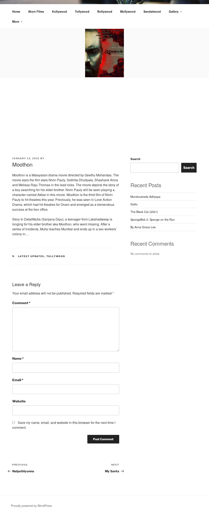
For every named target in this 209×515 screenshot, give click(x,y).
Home (16, 11)
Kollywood (59, 11)
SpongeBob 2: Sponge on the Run (152, 219)
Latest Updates (31, 256)
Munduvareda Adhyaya (145, 197)
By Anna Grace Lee (143, 227)
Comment (21, 303)
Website (19, 401)
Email (17, 380)
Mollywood (128, 11)
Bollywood (104, 11)
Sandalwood (152, 11)
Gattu (134, 204)
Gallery (174, 11)
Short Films (36, 11)
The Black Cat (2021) (144, 212)
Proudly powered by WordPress (31, 506)
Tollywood (82, 11)
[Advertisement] (104, 108)
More (15, 21)
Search (135, 159)
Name (18, 358)
